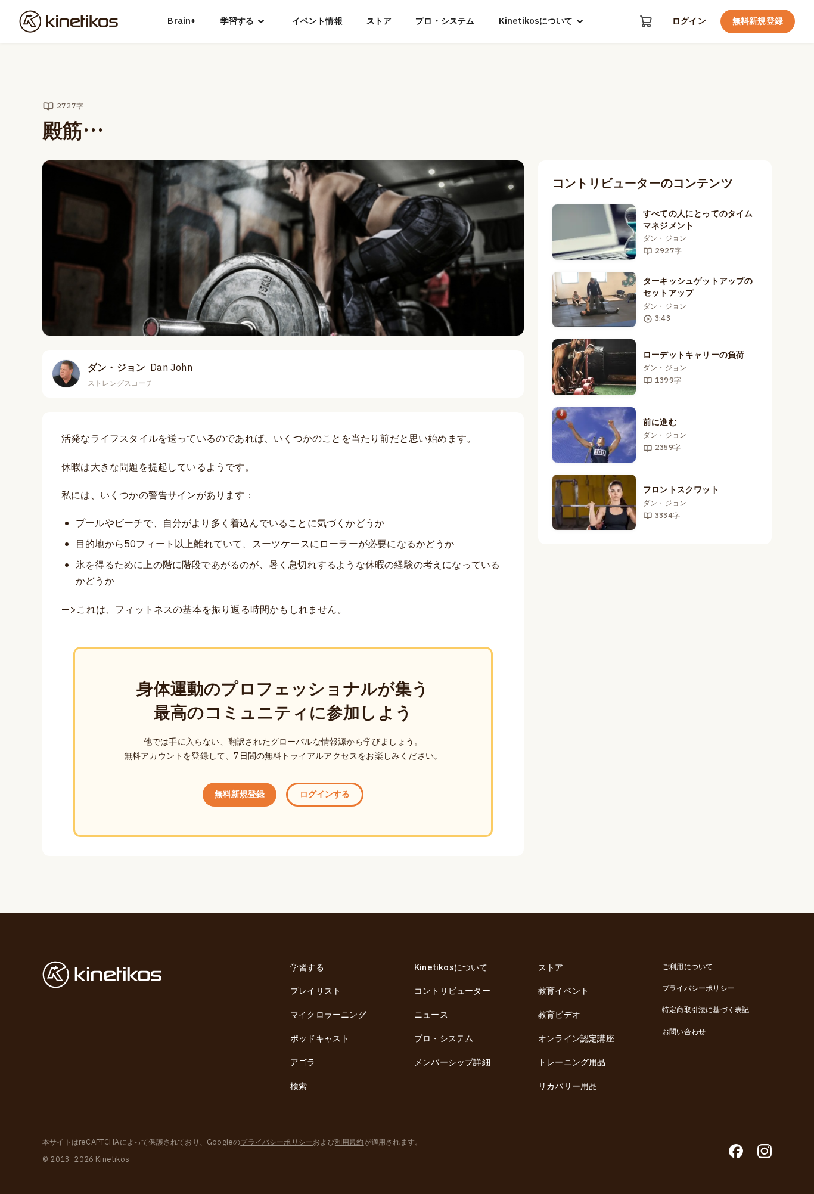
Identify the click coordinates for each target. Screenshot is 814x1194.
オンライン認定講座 (576, 1038)
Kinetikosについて (536, 21)
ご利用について (687, 967)
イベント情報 (317, 21)
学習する (237, 21)
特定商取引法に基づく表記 (705, 1009)
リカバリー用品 (567, 1086)
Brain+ (181, 21)
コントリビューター (452, 991)
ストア (379, 21)
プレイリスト (315, 991)
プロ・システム (444, 21)
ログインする (325, 794)
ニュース (431, 1015)
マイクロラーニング (328, 1015)
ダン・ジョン (140, 367)
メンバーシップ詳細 (452, 1062)
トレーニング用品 (572, 1062)
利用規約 (349, 1142)
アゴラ (303, 1062)
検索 (298, 1086)
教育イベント (563, 991)
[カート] (645, 21)
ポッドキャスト (319, 1038)
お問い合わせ (684, 1031)
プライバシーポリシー (698, 988)
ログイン (689, 21)
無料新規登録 (757, 21)
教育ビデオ (559, 1015)
